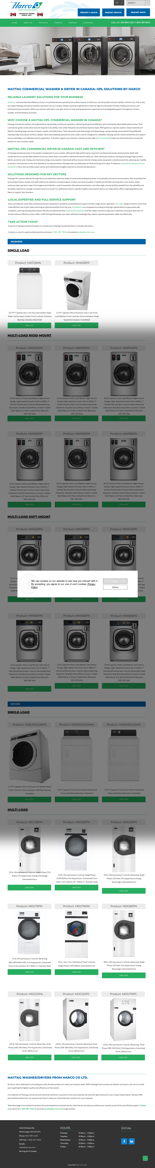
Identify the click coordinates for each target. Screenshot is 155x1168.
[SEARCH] (147, 2)
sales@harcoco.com (86, 232)
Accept (115, 581)
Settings (115, 587)
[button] (88, 23)
